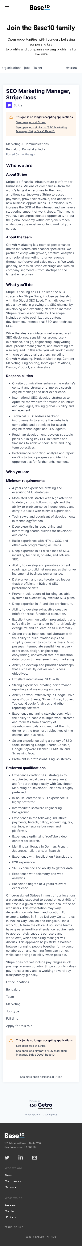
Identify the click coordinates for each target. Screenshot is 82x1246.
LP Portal (11, 1217)
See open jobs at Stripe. (31, 122)
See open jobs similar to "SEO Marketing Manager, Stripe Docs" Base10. (41, 129)
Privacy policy (32, 1114)
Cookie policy (50, 1114)
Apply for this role (19, 1026)
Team (9, 1175)
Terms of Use (14, 1227)
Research (11, 1205)
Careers (10, 1187)
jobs (27, 68)
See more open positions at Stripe (41, 1076)
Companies (13, 1181)
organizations (11, 68)
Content (11, 1211)
